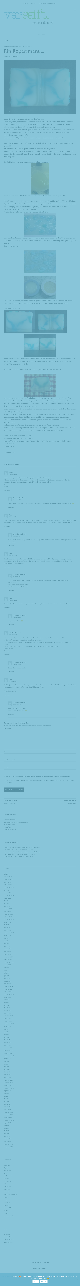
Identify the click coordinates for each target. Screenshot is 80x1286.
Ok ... (35, 1282)
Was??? (43, 1282)
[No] (77, 1280)
